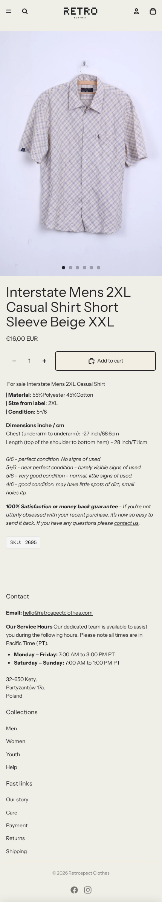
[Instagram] (87, 889)
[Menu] (8, 11)
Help (11, 767)
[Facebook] (74, 889)
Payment (17, 825)
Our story (17, 799)
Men (11, 728)
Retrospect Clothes (89, 873)
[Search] (25, 11)
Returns (15, 838)
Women (15, 741)
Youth (13, 754)
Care (11, 812)
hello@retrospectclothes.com (58, 612)
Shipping (16, 851)
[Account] (136, 11)
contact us (126, 523)
